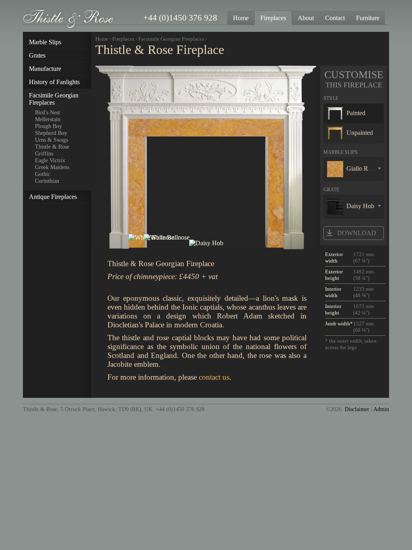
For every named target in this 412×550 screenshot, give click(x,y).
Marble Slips (45, 42)
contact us (214, 377)
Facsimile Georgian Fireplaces (53, 99)
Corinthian (47, 181)
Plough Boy (48, 126)
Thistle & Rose (52, 146)
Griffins (44, 153)
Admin (381, 409)
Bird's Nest (47, 112)
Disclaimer (357, 409)
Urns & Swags (51, 139)
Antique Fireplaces (53, 196)
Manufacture (45, 68)
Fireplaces (123, 39)
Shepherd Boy (51, 133)
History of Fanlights (54, 82)
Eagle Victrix (50, 160)
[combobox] (353, 169)
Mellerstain (47, 119)
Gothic (42, 174)
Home (101, 39)
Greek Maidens (52, 167)
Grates (37, 55)
